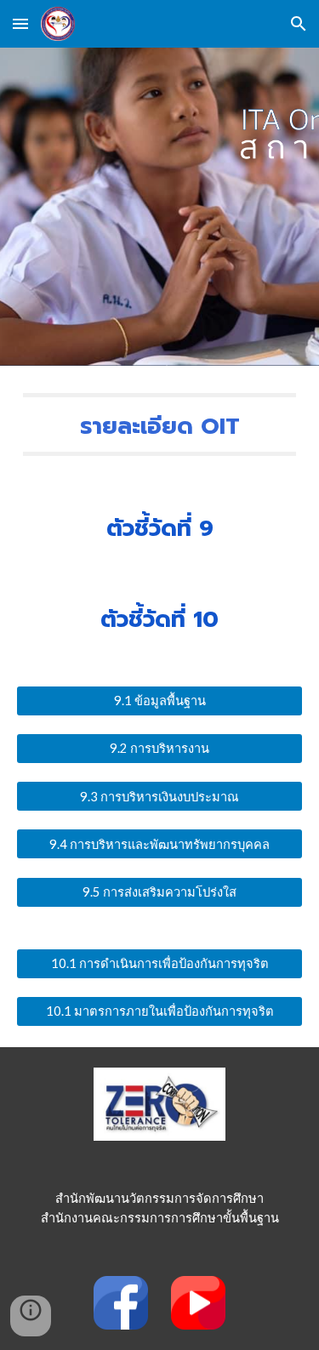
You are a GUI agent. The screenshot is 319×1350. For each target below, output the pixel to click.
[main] (160, 424)
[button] (20, 23)
